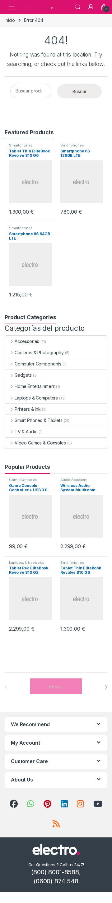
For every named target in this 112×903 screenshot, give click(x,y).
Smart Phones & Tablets (39, 420)
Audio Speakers (73, 480)
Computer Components (38, 363)
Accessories (27, 341)
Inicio (10, 20)
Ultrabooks (34, 562)
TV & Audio (26, 431)
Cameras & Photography (39, 352)
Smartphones (20, 145)
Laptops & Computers (36, 397)
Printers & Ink (28, 409)
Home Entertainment (35, 386)
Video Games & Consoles (40, 442)
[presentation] (106, 687)
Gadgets (23, 375)
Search (77, 6)
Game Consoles (23, 480)
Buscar (79, 91)
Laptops (16, 562)
